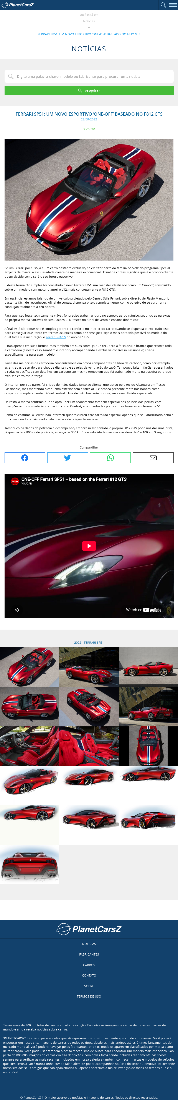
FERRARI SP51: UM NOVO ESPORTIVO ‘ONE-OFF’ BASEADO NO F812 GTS (89, 34)
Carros (89, 965)
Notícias (89, 21)
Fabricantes (89, 954)
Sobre (89, 986)
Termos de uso (89, 996)
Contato (89, 975)
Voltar (90, 128)
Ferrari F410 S (56, 337)
